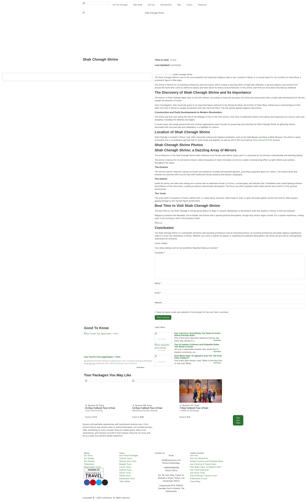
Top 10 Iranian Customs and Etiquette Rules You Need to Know (196, 345)
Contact (189, 5)
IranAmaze (159, 74)
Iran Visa (151, 5)
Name (158, 283)
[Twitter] (99, 482)
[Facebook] (87, 482)
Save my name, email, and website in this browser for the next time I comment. (193, 312)
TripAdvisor (202, 5)
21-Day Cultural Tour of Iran (100, 408)
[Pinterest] (93, 482)
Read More (140, 367)
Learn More (160, 327)
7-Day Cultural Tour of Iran (194, 408)
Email (158, 293)
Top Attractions (166, 5)
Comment (160, 253)
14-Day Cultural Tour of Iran (147, 408)
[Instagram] (105, 482)
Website (158, 302)
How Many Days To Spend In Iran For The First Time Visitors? (198, 357)
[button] (222, 5)
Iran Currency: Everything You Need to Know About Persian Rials (197, 334)
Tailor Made (137, 5)
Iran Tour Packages (120, 5)
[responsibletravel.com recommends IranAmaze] (94, 478)
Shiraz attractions (261, 140)
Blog (179, 5)
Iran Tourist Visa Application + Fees (102, 357)
